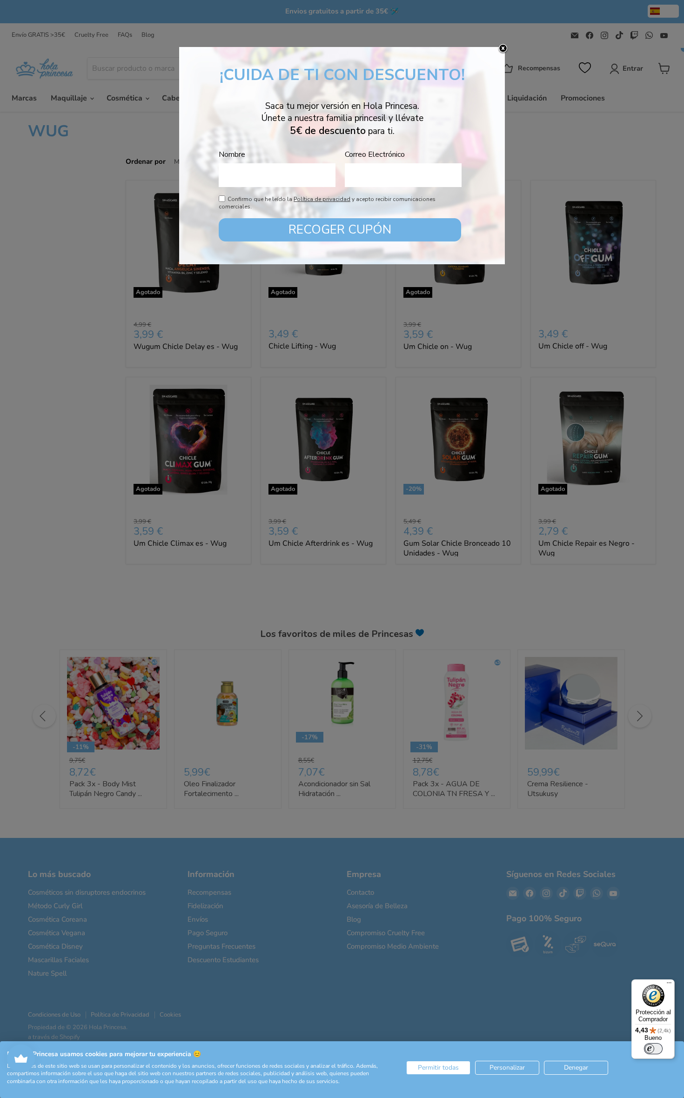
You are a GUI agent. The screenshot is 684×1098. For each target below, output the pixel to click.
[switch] (653, 1048)
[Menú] (669, 985)
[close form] (503, 48)
